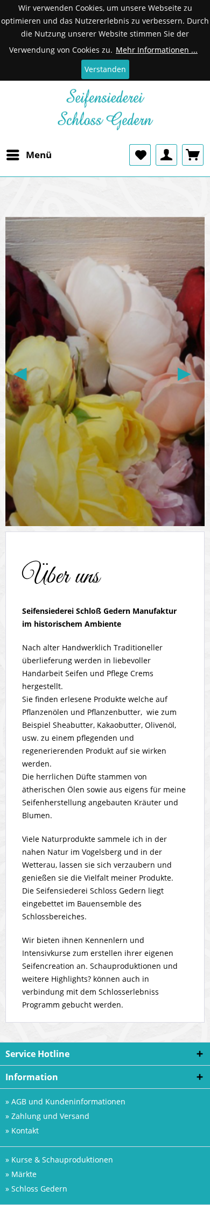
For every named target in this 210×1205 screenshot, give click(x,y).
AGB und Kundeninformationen (68, 1101)
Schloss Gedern (39, 1188)
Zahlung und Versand (50, 1116)
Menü (39, 154)
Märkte (24, 1174)
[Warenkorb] (193, 155)
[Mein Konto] (166, 155)
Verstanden (105, 69)
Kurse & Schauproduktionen (62, 1159)
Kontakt (25, 1130)
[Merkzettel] (140, 155)
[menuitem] (28, 155)
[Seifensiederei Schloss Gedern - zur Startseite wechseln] (105, 112)
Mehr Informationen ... (157, 50)
